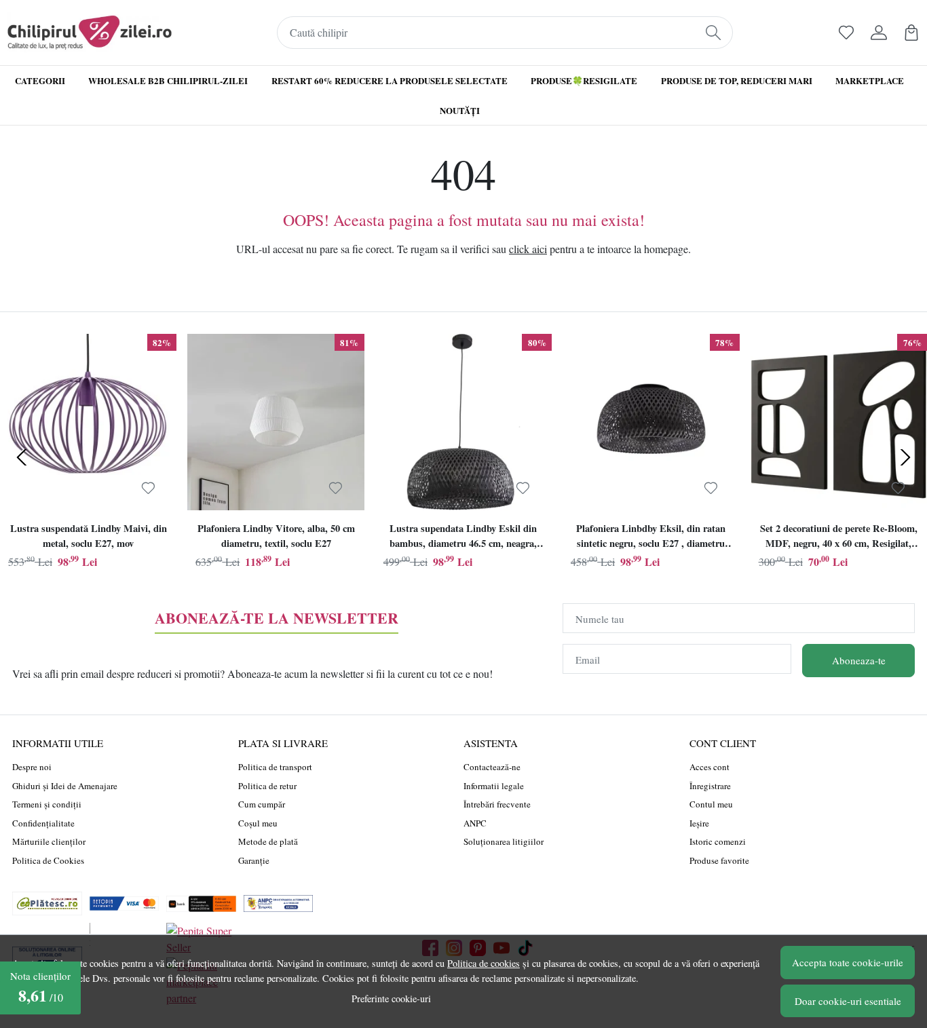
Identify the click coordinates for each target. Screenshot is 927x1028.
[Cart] (911, 32)
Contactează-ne (492, 767)
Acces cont (709, 767)
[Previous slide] (22, 457)
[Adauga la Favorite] (148, 487)
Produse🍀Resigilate (584, 80)
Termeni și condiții (46, 804)
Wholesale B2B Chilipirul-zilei (168, 80)
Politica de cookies (483, 963)
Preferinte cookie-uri (391, 998)
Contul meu (711, 804)
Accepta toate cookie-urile (847, 962)
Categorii (40, 80)
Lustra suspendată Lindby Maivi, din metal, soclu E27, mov (88, 535)
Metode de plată (268, 841)
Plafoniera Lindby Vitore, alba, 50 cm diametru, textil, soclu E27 (276, 535)
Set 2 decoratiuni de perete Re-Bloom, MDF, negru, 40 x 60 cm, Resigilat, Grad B (838, 537)
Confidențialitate (43, 823)
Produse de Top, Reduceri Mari (736, 80)
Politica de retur (267, 786)
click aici (528, 249)
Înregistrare (710, 786)
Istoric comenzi (717, 841)
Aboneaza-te (859, 660)
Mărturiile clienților (49, 841)
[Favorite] (846, 32)
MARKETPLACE (869, 80)
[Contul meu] (879, 32)
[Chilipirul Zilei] (89, 32)
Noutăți (460, 110)
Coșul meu (258, 823)
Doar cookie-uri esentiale (848, 1001)
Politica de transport (275, 767)
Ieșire (699, 823)
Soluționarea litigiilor (503, 841)
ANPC (475, 823)
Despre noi (32, 767)
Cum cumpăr (261, 804)
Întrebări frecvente (497, 804)
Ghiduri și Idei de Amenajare (64, 786)
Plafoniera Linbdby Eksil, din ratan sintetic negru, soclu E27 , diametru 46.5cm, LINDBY (650, 537)
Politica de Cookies (48, 860)
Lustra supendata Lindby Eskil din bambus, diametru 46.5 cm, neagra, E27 (463, 537)
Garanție (253, 860)
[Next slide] (905, 457)
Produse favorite (719, 860)
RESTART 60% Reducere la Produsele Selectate (389, 80)
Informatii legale (493, 786)
